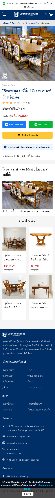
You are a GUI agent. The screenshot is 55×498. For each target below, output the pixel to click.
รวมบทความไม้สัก (35, 375)
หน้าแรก (5, 23)
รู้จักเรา (30, 381)
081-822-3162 (14, 453)
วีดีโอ (30, 369)
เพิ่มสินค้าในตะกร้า (29, 135)
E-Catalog (7, 409)
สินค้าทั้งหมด (8, 403)
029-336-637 (13, 449)
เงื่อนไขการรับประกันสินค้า (39, 409)
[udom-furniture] (26, 14)
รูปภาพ (5, 387)
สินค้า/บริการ (17, 23)
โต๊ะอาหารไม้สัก (31, 23)
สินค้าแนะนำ (7, 375)
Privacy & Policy (35, 387)
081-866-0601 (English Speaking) (23, 459)
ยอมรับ (27, 493)
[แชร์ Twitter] (23, 156)
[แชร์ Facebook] (18, 156)
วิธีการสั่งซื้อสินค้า (35, 403)
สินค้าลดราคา (8, 369)
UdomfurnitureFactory (17, 476)
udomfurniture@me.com (18, 436)
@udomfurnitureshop (17, 442)
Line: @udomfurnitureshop (18, 3)
